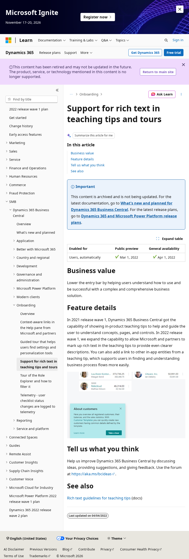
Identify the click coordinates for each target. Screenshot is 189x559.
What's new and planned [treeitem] (36, 232)
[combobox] (32, 99)
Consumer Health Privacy (139, 549)
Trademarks (38, 556)
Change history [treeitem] (21, 126)
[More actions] (181, 94)
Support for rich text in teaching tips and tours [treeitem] (38, 364)
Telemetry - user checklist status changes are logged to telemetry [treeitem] (37, 403)
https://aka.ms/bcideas (91, 473)
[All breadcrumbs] (71, 94)
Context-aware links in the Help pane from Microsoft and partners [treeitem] (38, 327)
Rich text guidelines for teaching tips (99, 498)
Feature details (82, 159)
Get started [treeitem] (18, 117)
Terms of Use (14, 556)
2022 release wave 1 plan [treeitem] (28, 109)
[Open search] (166, 40)
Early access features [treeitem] (25, 134)
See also (77, 171)
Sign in (178, 40)
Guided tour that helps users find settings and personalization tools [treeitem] (38, 347)
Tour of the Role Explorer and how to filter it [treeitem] (35, 381)
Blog (65, 549)
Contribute (86, 549)
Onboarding (89, 94)
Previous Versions (43, 549)
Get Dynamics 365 (145, 52)
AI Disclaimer (14, 549)
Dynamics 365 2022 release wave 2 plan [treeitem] (30, 513)
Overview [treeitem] (24, 224)
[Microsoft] (9, 40)
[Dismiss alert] (179, 9)
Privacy (105, 549)
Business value (82, 153)
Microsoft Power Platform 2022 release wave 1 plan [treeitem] (32, 499)
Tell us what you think (87, 165)
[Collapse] (57, 90)
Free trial (174, 52)
